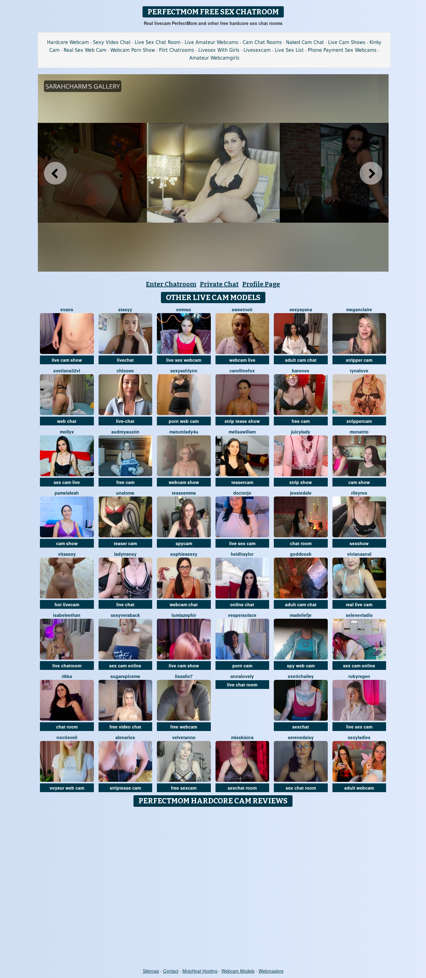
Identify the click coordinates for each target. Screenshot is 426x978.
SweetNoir (242, 309)
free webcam (183, 727)
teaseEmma (184, 493)
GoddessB (301, 554)
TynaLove (359, 370)
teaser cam (125, 543)
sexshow (359, 543)
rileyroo (359, 493)
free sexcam (183, 788)
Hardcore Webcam (68, 42)
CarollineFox (242, 370)
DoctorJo (242, 493)
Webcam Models (237, 971)
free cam (301, 421)
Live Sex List (289, 50)
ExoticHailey (301, 676)
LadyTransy (125, 554)
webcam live (242, 360)
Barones (300, 370)
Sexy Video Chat (112, 42)
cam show (359, 482)
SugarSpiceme (125, 676)
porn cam (242, 665)
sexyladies (359, 737)
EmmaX (183, 309)
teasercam (242, 482)
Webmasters (271, 971)
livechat (125, 360)
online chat (242, 604)
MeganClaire (359, 309)
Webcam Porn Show (132, 50)
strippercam (359, 421)
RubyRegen (359, 676)
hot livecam (67, 604)
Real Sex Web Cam (85, 50)
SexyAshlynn (183, 370)
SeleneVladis (359, 615)
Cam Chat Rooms (262, 42)
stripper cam (359, 360)
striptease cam (125, 788)
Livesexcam (257, 50)
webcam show (184, 482)
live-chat (125, 421)
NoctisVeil (66, 737)
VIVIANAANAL (359, 554)
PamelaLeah (67, 493)
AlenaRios (125, 737)
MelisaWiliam (242, 431)
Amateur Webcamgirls (214, 58)
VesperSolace (242, 615)
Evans (67, 309)
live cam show (67, 360)
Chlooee (125, 370)
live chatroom (66, 665)
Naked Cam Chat (305, 42)
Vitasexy (67, 554)
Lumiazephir (184, 615)
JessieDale (301, 493)
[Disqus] (213, 888)
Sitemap (151, 971)
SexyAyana (300, 309)
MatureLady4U (183, 431)
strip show (300, 482)
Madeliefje (301, 615)
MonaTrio (359, 431)
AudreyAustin (125, 431)
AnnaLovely (242, 676)
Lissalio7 (184, 676)
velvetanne (184, 737)
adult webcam (359, 788)
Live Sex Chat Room (158, 42)
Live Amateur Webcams (212, 42)
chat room (301, 543)
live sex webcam (183, 360)
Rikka (67, 676)
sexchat (300, 727)
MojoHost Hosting (199, 971)
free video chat (125, 727)
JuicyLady (300, 431)
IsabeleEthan (66, 615)
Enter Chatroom (171, 284)
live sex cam (242, 543)
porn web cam (184, 421)
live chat (125, 604)
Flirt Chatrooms (176, 50)
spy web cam (301, 665)
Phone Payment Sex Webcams (342, 50)
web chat (66, 421)
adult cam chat (301, 360)
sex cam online (125, 665)
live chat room (242, 684)
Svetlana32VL (66, 370)
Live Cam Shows (346, 42)
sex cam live (67, 482)
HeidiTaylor (242, 554)
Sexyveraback (125, 615)
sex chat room (301, 788)
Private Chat (219, 284)
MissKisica (242, 737)
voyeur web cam (67, 788)
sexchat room (242, 788)
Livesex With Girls (219, 50)
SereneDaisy (301, 737)
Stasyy (125, 309)
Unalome (125, 493)
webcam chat (184, 604)
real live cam (359, 604)
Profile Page (261, 284)
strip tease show (242, 421)
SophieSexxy (183, 554)
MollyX (67, 431)
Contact (170, 971)
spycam (184, 543)
